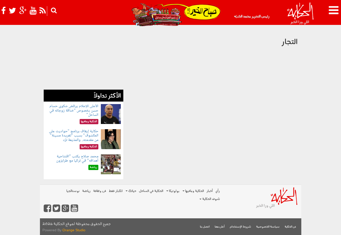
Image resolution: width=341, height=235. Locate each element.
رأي (217, 191)
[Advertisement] (83, 58)
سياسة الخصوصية (268, 227)
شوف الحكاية (210, 199)
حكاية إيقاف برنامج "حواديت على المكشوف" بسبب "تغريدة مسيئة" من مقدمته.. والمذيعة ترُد (73, 135)
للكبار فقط (116, 191)
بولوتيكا (173, 191)
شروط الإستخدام (240, 227)
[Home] (300, 13)
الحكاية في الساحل (151, 191)
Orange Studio (73, 230)
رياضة (86, 191)
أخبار (209, 191)
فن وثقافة (99, 191)
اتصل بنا (205, 227)
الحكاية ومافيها (194, 191)
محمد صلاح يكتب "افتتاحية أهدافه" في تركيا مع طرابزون (77, 158)
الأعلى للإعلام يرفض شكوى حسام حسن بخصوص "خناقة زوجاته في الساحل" (73, 110)
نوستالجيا (73, 191)
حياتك (132, 191)
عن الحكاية (290, 227)
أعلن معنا (220, 227)
